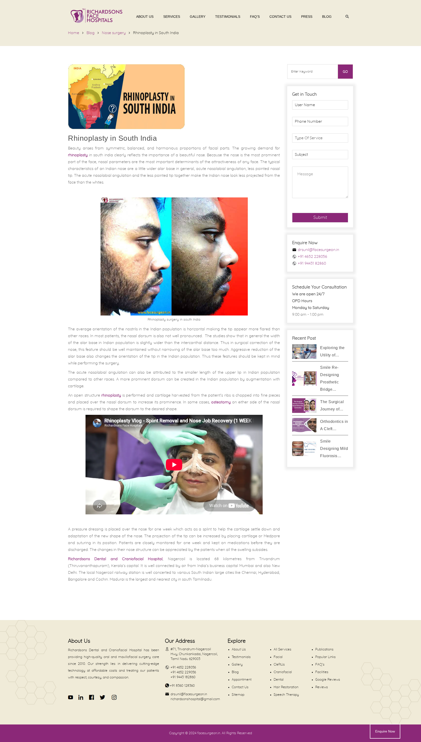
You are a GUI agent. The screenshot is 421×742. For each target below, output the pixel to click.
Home (73, 33)
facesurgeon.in (208, 733)
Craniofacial (283, 672)
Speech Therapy (286, 694)
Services (171, 17)
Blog (327, 17)
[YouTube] (71, 697)
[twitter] (102, 697)
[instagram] (113, 697)
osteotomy (221, 402)
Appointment (241, 679)
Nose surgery (114, 33)
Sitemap (238, 694)
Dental (279, 679)
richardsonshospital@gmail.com (195, 699)
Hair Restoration (286, 687)
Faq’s (255, 17)
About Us (144, 17)
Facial (278, 657)
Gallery (197, 17)
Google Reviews (327, 679)
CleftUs (279, 664)
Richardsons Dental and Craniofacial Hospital (115, 559)
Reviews (321, 687)
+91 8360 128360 (182, 685)
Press (306, 17)
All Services (282, 649)
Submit (320, 217)
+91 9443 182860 (183, 677)
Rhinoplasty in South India (156, 33)
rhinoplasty (78, 155)
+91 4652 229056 (183, 672)
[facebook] (92, 697)
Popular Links (325, 657)
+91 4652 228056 (312, 257)
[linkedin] (81, 697)
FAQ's (320, 664)
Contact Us (280, 17)
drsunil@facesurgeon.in (318, 250)
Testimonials (227, 17)
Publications (324, 649)
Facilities (321, 672)
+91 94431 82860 (312, 263)
